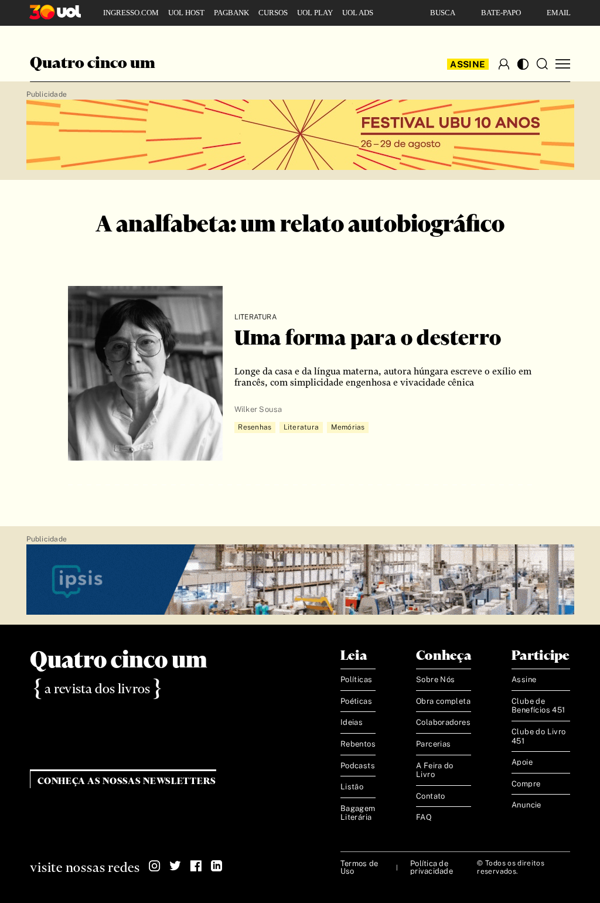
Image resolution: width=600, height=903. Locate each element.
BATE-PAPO (501, 12)
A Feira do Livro (435, 770)
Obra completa (443, 701)
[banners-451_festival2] (300, 135)
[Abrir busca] (542, 64)
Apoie (522, 762)
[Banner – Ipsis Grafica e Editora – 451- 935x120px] (300, 580)
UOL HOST (186, 12)
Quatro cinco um (92, 63)
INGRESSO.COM (131, 12)
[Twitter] (175, 866)
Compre (526, 783)
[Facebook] (196, 866)
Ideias (351, 722)
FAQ (424, 817)
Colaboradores (443, 722)
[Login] (504, 64)
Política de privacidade (431, 867)
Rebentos (358, 744)
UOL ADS (357, 12)
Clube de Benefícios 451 (538, 706)
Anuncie (526, 804)
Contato (430, 796)
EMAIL (559, 12)
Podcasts (357, 765)
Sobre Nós (435, 679)
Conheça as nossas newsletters (127, 781)
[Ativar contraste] (523, 64)
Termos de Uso (359, 867)
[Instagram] (155, 866)
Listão (351, 786)
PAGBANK (231, 12)
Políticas (356, 679)
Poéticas (356, 701)
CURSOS (273, 12)
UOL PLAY (315, 12)
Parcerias (433, 744)
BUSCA (442, 12)
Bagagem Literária (358, 813)
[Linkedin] (216, 866)
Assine (467, 64)
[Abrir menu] (562, 64)
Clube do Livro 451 (538, 736)
